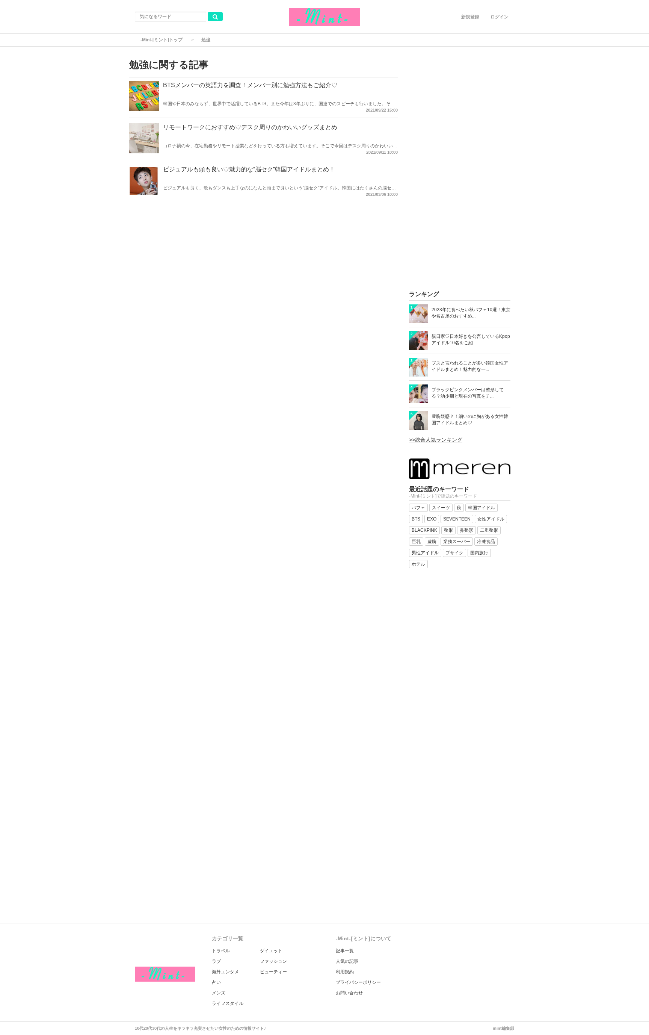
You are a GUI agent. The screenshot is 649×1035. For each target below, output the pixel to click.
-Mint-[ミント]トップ (161, 39)
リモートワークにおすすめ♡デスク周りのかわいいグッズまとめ (250, 127)
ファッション (273, 961)
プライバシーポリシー (358, 982)
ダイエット (271, 950)
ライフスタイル (227, 1003)
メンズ (218, 993)
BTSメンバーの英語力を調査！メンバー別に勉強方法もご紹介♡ (250, 85)
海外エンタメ (225, 971)
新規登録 (470, 17)
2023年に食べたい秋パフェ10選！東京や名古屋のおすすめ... (471, 313)
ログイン (500, 17)
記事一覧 (345, 950)
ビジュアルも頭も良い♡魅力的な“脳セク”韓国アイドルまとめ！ (249, 169)
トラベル (221, 950)
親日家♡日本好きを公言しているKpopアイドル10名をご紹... (471, 339)
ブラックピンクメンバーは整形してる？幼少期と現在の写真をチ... (468, 393)
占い (216, 982)
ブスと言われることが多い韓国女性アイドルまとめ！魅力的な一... (470, 366)
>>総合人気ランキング (435, 440)
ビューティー (273, 971)
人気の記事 (347, 961)
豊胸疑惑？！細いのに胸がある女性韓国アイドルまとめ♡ (470, 419)
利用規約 (345, 971)
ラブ (216, 961)
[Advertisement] (459, 170)
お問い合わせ (349, 993)
